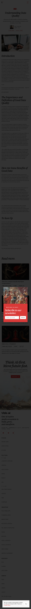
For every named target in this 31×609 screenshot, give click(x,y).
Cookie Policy (7, 605)
